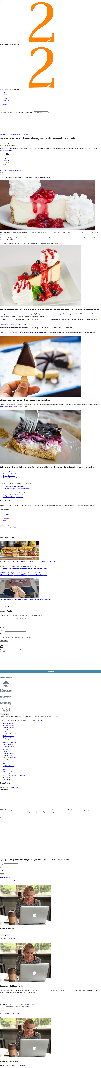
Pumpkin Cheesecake (9, 480)
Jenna (3, 143)
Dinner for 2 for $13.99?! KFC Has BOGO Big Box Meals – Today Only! (23, 568)
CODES (5, 96)
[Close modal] (0, 884)
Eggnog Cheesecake (9, 476)
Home (2, 134)
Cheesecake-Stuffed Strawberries (13, 474)
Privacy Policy (7, 773)
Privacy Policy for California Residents (14, 775)
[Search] (0, 46)
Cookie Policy (40, 720)
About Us (6, 751)
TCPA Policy (6, 777)
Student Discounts (8, 728)
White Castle (10, 404)
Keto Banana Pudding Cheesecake (13, 497)
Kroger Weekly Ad (8, 746)
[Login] (0, 131)
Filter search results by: (7, 112)
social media (20, 407)
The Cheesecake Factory (13, 314)
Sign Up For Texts (8, 756)
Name (2, 630)
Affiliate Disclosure (8, 771)
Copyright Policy (8, 779)
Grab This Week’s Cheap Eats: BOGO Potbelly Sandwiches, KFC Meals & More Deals (29, 562)
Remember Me (6, 871)
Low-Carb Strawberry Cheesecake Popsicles (16, 489)
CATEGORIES (6, 101)
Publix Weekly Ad (8, 744)
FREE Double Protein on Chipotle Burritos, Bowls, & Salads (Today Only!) (25, 599)
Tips (6, 134)
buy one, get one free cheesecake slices (37, 332)
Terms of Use (7, 769)
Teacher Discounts (8, 723)
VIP (4, 92)
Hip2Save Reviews (8, 766)
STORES (5, 98)
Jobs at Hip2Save (8, 762)
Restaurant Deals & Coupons (21, 134)
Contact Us (6, 760)
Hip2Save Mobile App (9, 758)
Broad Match (20, 112)
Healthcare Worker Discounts (12, 734)
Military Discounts (8, 726)
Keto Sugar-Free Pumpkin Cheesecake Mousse (17, 493)
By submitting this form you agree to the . (18, 1004)
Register (16, 881)
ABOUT (5, 105)
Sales (10, 134)
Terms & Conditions (30, 1004)
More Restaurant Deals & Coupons (10, 170)
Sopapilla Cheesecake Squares (12, 478)
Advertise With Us (8, 764)
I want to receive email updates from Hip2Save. (16, 1006)
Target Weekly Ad (8, 738)
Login (17, 1013)
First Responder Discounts (11, 732)
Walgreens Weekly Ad (9, 742)
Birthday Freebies (8, 736)
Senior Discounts (8, 730)
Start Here (6, 749)
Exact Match (29, 112)
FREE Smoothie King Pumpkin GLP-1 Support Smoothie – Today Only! (24, 575)
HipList (2, 174)
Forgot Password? (5, 877)
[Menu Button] (0, 1)
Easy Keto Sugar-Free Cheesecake (13, 487)
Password (3, 867)
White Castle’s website (6, 407)
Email (2, 634)
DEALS (5, 94)
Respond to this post (6, 627)
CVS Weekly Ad (7, 740)
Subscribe (50, 671)
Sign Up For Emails (8, 753)
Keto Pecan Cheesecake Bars (11, 491)
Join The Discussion (6, 604)
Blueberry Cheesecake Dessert (12, 472)
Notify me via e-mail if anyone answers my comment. (17, 637)
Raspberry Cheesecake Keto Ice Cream (14, 495)
